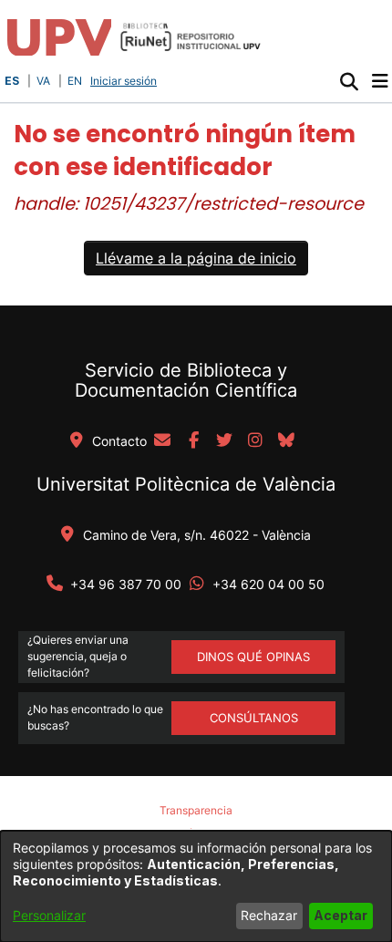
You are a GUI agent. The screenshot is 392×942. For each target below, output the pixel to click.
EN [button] (74, 81)
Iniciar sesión (125, 81)
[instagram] (255, 441)
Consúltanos (254, 717)
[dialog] (196, 886)
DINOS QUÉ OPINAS (253, 656)
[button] (348, 81)
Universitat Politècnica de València (185, 484)
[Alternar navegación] (379, 81)
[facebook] (193, 441)
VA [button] (43, 81)
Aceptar (340, 915)
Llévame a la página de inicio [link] (196, 258)
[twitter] (224, 441)
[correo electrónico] (162, 441)
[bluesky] (286, 441)
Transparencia (196, 810)
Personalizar (49, 915)
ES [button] (12, 81)
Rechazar (269, 915)
